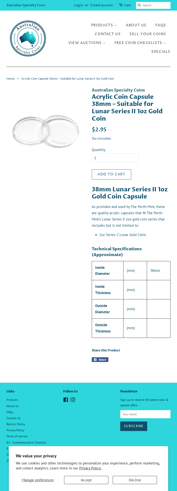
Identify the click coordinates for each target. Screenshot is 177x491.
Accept (86, 480)
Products (102, 25)
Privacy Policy (15, 430)
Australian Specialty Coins (25, 5)
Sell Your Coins (148, 34)
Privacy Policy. (90, 468)
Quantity (98, 149)
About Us (136, 25)
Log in (78, 5)
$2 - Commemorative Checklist (26, 442)
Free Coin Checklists (139, 43)
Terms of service (16, 436)
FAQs (160, 25)
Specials (161, 51)
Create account (101, 5)
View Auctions (85, 43)
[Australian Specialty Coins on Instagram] (72, 400)
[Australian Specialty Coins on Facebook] (65, 400)
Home (10, 79)
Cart (127, 5)
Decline (135, 480)
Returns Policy (15, 424)
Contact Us (108, 34)
